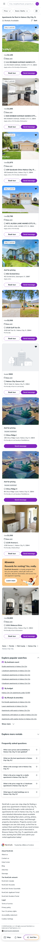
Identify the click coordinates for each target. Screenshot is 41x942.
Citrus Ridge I (11, 435)
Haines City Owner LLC (15, 381)
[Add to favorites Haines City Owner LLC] (36, 347)
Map (9, 937)
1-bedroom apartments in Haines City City (16, 671)
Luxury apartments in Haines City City (14, 706)
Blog (3, 866)
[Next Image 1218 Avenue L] (35, 519)
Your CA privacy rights (9, 911)
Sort (35, 20)
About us (5, 854)
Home (4, 646)
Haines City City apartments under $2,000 (16, 693)
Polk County (21, 646)
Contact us (5, 858)
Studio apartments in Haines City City (14, 666)
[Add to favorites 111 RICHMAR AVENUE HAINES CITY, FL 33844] (36, 27)
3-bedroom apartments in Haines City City (16, 679)
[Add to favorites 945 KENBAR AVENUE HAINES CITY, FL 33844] (36, 81)
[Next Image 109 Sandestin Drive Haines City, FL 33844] (35, 146)
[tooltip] (8, 58)
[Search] (37, 4)
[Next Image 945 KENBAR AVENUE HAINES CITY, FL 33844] (35, 92)
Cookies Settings (7, 919)
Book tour (12, 73)
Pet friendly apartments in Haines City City (16, 702)
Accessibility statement (9, 915)
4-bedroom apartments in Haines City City (16, 683)
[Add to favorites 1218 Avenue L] (36, 508)
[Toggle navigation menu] (4, 3)
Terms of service (7, 904)
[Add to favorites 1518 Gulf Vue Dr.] (36, 293)
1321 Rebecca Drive (14, 625)
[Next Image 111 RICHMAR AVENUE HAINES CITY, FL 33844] (35, 38)
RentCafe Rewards (8, 885)
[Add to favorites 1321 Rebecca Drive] (36, 590)
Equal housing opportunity (11, 931)
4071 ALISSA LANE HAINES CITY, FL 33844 (23, 223)
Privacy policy (6, 907)
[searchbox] (23, 4)
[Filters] (36, 11)
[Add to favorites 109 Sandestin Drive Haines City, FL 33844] (36, 135)
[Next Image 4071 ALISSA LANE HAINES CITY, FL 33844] (35, 199)
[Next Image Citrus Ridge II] (35, 465)
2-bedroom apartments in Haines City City (16, 675)
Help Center (6, 862)
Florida (11, 646)
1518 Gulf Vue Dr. (13, 327)
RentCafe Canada (8, 881)
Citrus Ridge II (11, 489)
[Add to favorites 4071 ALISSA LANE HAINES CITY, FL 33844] (36, 189)
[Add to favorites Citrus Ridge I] (36, 400)
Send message (29, 73)
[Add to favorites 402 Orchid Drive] (36, 242)
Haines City (32, 646)
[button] (20, 38)
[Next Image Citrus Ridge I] (35, 411)
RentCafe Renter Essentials (11, 889)
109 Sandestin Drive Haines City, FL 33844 (23, 170)
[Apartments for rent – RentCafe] (7, 845)
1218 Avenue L (12, 543)
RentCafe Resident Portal (10, 896)
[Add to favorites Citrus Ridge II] (36, 454)
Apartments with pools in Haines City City (16, 710)
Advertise (5, 870)
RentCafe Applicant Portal (10, 892)
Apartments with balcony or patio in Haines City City (19, 715)
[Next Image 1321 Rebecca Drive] (35, 601)
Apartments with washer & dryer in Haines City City (19, 719)
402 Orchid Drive (13, 274)
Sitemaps (5, 873)
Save (19, 937)
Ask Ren (33, 937)
